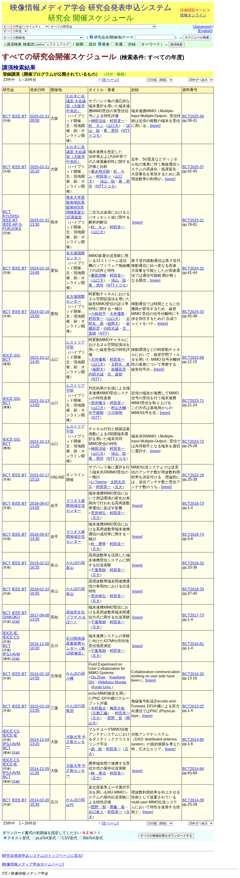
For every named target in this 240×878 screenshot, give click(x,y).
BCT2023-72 (193, 442)
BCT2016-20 (193, 674)
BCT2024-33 (193, 312)
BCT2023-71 (193, 401)
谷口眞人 (96, 812)
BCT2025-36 (193, 116)
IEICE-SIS (11, 355)
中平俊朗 (96, 413)
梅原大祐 (117, 708)
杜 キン (96, 126)
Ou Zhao (98, 677)
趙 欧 (96, 749)
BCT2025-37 (193, 167)
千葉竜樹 (98, 570)
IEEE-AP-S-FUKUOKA (13, 226)
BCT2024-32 (193, 268)
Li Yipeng (99, 482)
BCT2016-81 (193, 644)
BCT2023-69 (193, 358)
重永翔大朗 (100, 171)
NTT (103, 333)
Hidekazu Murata (112, 682)
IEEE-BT (19, 116)
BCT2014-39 (193, 800)
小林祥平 (98, 314)
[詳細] (16, 621)
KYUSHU (11, 216)
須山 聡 (107, 181)
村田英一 (117, 121)
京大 (118, 487)
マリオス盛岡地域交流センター (75, 506)
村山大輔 (118, 408)
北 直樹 (114, 374)
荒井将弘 (98, 513)
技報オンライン (193, 15)
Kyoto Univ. (101, 687)
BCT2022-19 (193, 475)
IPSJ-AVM (11, 654)
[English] (205, 31)
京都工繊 (99, 713)
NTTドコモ (105, 186)
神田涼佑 (98, 121)
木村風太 (98, 708)
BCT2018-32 (193, 563)
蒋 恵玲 (111, 131)
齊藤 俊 (117, 807)
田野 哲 (114, 718)
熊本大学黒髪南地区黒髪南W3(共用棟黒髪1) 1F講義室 (75, 207)
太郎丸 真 (120, 364)
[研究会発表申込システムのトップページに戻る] (42, 856)
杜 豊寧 (98, 544)
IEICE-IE (10, 633)
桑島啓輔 (98, 275)
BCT (6, 116)
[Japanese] (202, 27)
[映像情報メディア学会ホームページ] (33, 864)
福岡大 (113, 324)
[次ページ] (110, 80)
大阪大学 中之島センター (76, 742)
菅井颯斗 (98, 403)
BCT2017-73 (193, 615)
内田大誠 (111, 328)
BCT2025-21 (193, 220)
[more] (155, 126)
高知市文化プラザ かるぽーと (76, 617)
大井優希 (117, 314)
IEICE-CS (11, 637)
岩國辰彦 (118, 369)
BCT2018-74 (193, 535)
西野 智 (98, 807)
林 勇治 (98, 773)
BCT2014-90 (193, 740)
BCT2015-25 (193, 706)
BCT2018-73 (193, 504)
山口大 (113, 126)
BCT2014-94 (193, 769)
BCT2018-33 (193, 589)
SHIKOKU (11, 617)
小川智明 (114, 413)
